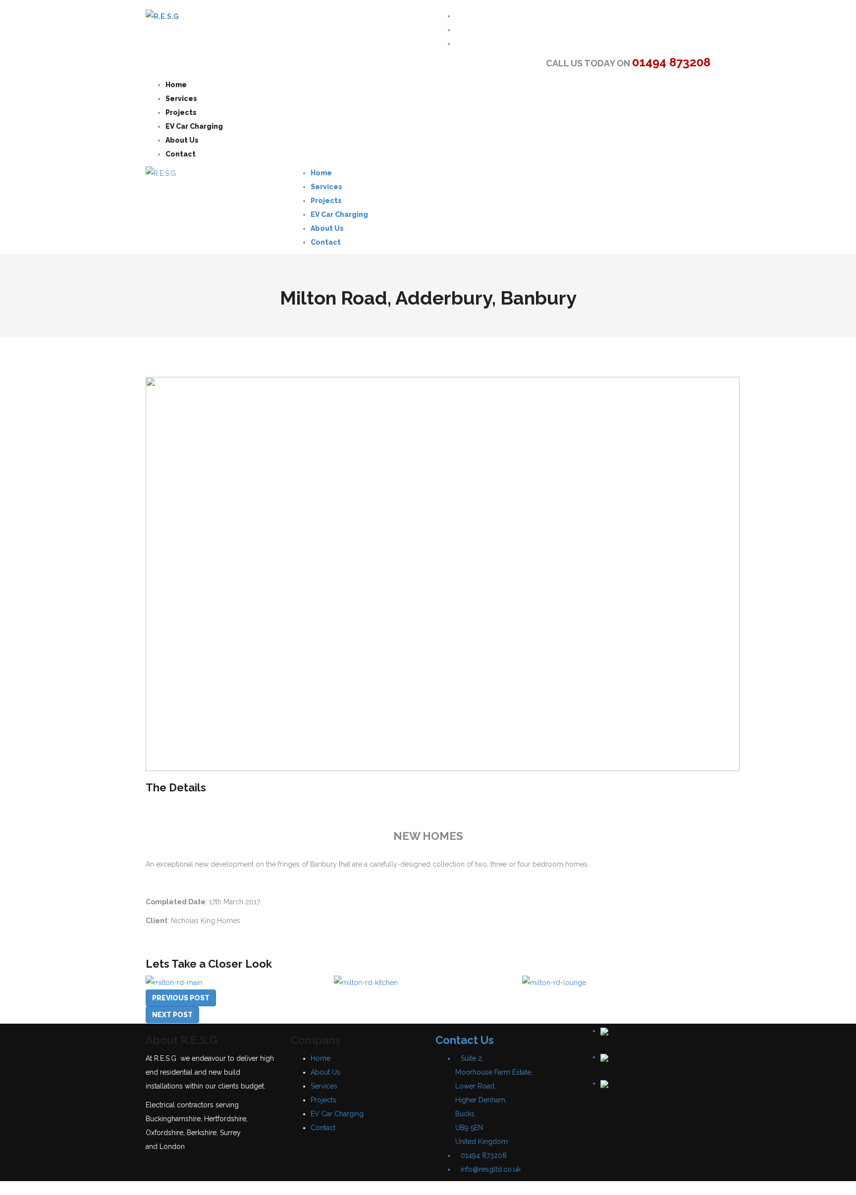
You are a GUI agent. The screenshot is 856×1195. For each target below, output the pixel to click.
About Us (325, 1072)
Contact (323, 1128)
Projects (323, 1100)
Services (324, 1086)
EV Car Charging (337, 1114)
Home (320, 1058)
